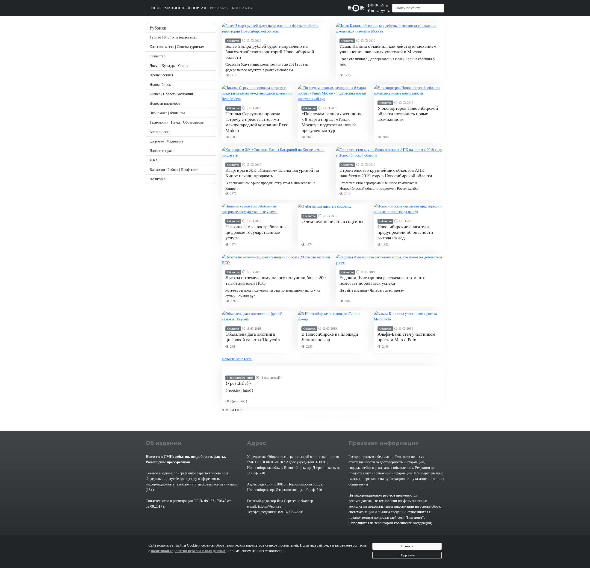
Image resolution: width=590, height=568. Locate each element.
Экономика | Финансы (167, 113)
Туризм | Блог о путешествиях (173, 37)
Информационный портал (178, 8)
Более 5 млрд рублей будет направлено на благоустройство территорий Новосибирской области (269, 52)
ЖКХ (154, 160)
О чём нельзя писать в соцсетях (332, 221)
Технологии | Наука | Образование (177, 122)
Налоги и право (162, 151)
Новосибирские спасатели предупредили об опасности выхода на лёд (405, 232)
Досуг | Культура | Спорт (169, 66)
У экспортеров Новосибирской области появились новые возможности (408, 114)
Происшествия (161, 75)
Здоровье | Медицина (166, 141)
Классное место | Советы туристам (177, 47)
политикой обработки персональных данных (188, 551)
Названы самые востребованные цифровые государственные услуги (257, 232)
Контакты (242, 8)
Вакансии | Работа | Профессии (174, 170)
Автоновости (160, 132)
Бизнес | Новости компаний (171, 94)
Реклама (219, 8)
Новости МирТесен (237, 359)
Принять (407, 546)
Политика (157, 179)
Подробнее (407, 555)
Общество (157, 56)
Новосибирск (160, 84)
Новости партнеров (165, 103)
